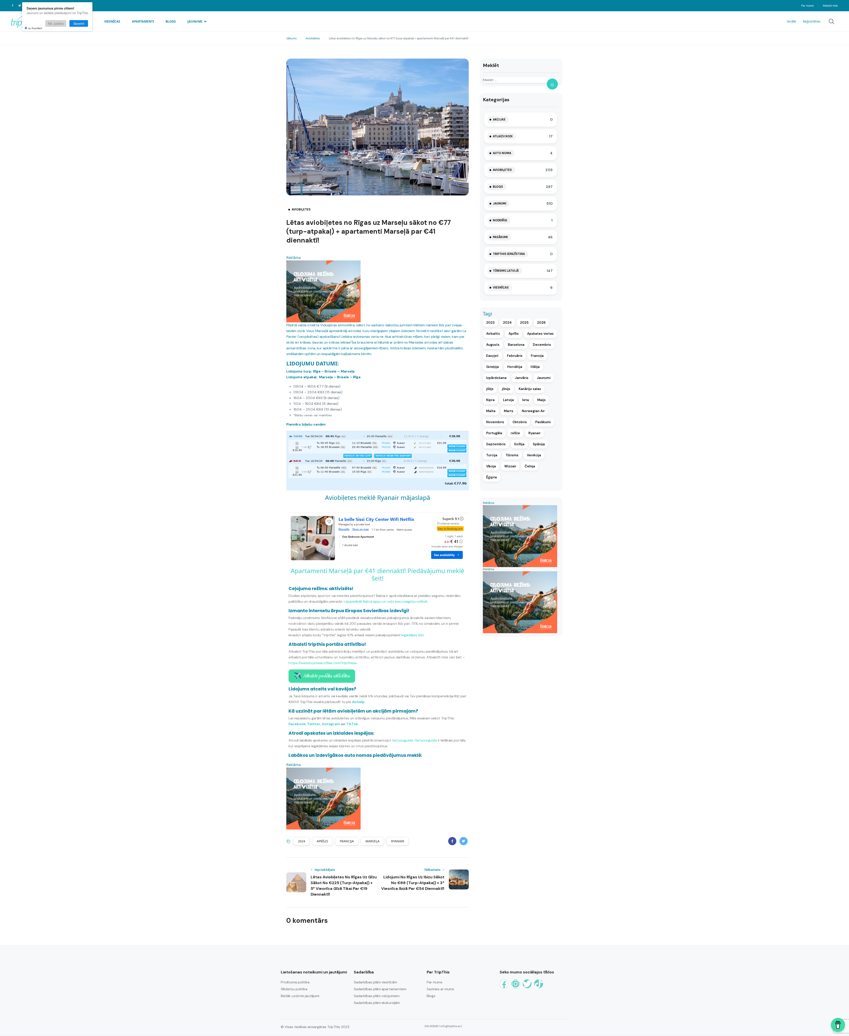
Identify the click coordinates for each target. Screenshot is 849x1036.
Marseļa (372, 841)
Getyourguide (426, 740)
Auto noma (502, 153)
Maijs (541, 400)
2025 (524, 322)
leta (525, 400)
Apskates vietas (540, 333)
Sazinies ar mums (440, 989)
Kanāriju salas (530, 389)
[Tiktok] (538, 983)
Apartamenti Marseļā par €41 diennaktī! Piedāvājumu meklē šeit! (377, 574)
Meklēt (491, 65)
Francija (347, 841)
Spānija (539, 444)
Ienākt (791, 21)
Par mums (807, 6)
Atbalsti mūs (830, 6)
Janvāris (521, 378)
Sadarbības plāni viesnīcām (375, 982)
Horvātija (514, 367)
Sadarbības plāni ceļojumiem (377, 996)
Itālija (535, 367)
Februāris (514, 356)
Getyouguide (402, 740)
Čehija (530, 466)
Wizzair (510, 466)
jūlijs (489, 389)
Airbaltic (493, 333)
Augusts (492, 344)
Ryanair (397, 841)
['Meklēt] (552, 84)
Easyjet (492, 356)
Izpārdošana (496, 378)
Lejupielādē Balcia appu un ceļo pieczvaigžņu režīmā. (386, 601)
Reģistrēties (811, 21)
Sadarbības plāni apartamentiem (380, 989)
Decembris (542, 344)
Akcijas (499, 119)
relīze (515, 433)
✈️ (322, 676)
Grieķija (492, 367)
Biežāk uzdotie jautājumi (300, 996)
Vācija (491, 466)
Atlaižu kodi (502, 136)
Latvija (508, 400)
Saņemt (78, 23)
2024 (301, 841)
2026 (541, 322)
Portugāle (494, 433)
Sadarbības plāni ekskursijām (377, 1002)
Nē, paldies (56, 23)
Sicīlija (519, 444)
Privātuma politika (295, 982)
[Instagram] (515, 983)
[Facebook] (504, 983)
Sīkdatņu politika (294, 989)
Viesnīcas (112, 21)
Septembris (496, 444)
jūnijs (506, 389)
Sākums (291, 38)
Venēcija (534, 455)
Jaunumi (194, 21)
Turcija (491, 455)
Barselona (516, 344)
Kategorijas (496, 99)
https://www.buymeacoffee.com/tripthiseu (323, 663)
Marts (508, 411)
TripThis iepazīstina (509, 254)
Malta (490, 411)
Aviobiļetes (313, 38)
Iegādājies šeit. (413, 635)
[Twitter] (527, 983)
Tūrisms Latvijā (506, 271)
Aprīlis (322, 841)
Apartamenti (143, 21)
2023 (490, 322)
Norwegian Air (533, 411)
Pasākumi (500, 237)
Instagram (331, 724)
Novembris (495, 422)
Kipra (490, 400)
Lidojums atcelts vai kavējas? (322, 689)
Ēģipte (491, 477)
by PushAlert (35, 28)
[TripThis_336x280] (323, 291)
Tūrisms (512, 455)
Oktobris (519, 422)
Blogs (171, 21)
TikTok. (352, 724)
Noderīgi (500, 220)
